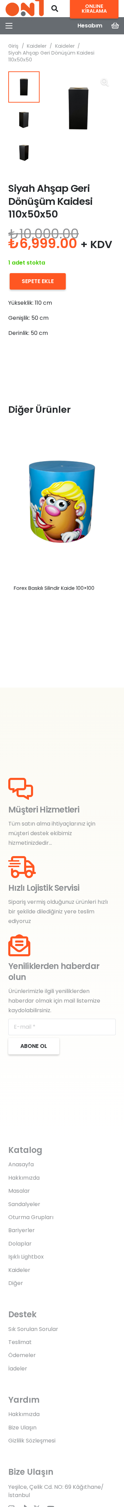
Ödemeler (22, 1355)
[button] (54, 8)
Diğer (15, 1283)
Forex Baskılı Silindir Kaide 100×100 (54, 588)
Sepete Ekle (38, 281)
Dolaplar (20, 1244)
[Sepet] (115, 25)
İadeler (17, 1368)
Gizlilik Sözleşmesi (31, 1441)
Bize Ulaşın (22, 1428)
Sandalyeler (24, 1204)
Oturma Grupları (30, 1217)
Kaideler (36, 46)
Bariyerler (21, 1230)
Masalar (19, 1191)
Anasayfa (21, 1164)
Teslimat (20, 1342)
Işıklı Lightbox (26, 1257)
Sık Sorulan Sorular (33, 1329)
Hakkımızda (24, 1178)
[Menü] (9, 25)
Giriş (13, 46)
